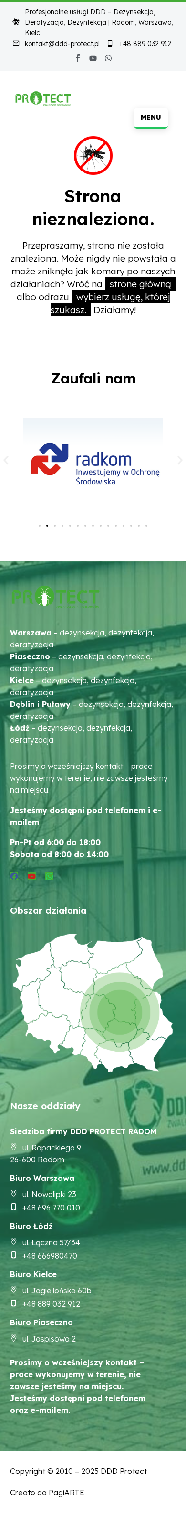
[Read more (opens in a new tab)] (56, 44)
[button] (6, 460)
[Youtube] (93, 58)
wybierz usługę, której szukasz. (110, 303)
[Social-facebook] (77, 58)
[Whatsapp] (108, 58)
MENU (151, 117)
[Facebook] (14, 876)
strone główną (140, 284)
